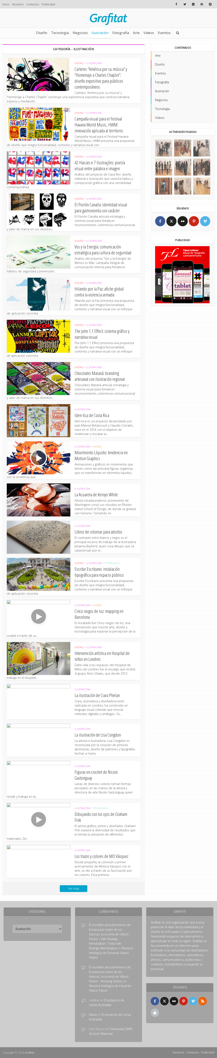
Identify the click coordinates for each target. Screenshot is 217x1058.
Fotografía (120, 32)
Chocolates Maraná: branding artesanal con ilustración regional (100, 376)
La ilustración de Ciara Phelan (97, 695)
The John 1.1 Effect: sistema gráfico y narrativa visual (102, 334)
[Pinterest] (194, 221)
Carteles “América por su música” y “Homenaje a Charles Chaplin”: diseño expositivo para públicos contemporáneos (101, 78)
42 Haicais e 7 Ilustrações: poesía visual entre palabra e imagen (100, 165)
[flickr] (183, 221)
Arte (136, 32)
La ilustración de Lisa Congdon (98, 734)
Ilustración (100, 32)
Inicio (6, 4)
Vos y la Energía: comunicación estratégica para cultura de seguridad (103, 249)
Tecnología (60, 32)
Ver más (73, 888)
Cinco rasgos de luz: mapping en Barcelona (99, 614)
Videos (148, 32)
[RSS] (202, 1001)
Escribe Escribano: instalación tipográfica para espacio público (99, 572)
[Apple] (155, 1013)
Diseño (41, 32)
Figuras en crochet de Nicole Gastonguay (96, 775)
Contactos (32, 4)
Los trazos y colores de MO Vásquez (101, 856)
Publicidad (48, 4)
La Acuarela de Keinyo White (96, 494)
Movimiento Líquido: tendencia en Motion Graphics (101, 455)
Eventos (164, 32)
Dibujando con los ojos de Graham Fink (101, 817)
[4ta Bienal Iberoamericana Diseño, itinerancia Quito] (163, 148)
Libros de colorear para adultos (98, 531)
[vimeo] (205, 221)
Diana (93, 1015)
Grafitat (29, 1052)
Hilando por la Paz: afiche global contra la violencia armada (99, 291)
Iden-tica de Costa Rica (92, 415)
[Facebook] (160, 221)
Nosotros (18, 4)
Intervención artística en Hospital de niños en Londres (102, 656)
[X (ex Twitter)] (171, 221)
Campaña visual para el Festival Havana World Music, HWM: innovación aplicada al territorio (99, 124)
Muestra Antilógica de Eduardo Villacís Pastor (111, 952)
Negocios (80, 32)
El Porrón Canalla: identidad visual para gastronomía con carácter (101, 207)
